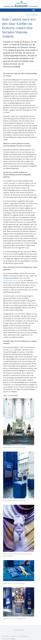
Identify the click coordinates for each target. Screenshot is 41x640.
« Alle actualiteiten (32, 15)
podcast (12, 350)
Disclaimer (5, 636)
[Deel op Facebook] (9, 630)
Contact (13, 636)
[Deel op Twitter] (4, 630)
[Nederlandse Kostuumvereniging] (20, 4)
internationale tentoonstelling (13, 280)
